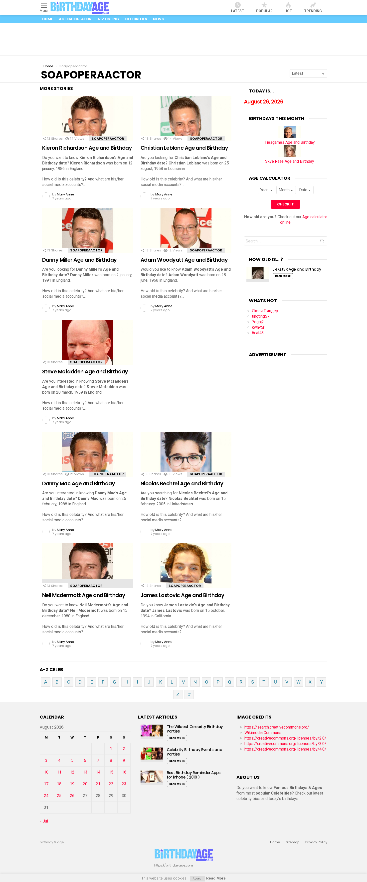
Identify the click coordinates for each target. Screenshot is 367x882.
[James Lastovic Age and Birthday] (186, 570)
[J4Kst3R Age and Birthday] (257, 274)
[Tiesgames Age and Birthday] (289, 136)
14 (98, 772)
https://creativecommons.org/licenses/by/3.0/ (285, 743)
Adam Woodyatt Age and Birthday (184, 259)
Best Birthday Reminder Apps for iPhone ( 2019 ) (194, 775)
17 (46, 784)
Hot (288, 11)
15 (111, 772)
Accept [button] (197, 878)
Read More (283, 276)
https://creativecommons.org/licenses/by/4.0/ (285, 749)
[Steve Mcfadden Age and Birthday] (87, 346)
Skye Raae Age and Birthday (289, 161)
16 (124, 772)
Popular (264, 11)
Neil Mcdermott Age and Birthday (83, 595)
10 (46, 772)
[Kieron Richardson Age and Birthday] (87, 123)
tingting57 (260, 316)
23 (124, 784)
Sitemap (293, 842)
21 (98, 784)
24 (46, 795)
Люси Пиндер (265, 310)
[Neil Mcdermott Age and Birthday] (87, 570)
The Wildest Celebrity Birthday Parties (195, 729)
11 (59, 772)
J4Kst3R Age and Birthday (297, 269)
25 (59, 795)
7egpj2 (258, 321)
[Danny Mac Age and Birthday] (87, 458)
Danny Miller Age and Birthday (79, 259)
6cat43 (258, 332)
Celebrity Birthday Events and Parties (194, 752)
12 (72, 772)
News (158, 18)
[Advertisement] (183, 38)
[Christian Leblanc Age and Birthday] (186, 123)
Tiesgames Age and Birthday (290, 142)
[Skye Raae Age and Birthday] (289, 155)
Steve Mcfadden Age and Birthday (85, 371)
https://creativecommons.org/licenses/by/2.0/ (285, 738)
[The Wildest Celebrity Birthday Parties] (152, 732)
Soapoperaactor (108, 138)
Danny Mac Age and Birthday (78, 483)
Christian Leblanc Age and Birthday (184, 147)
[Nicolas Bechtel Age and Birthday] (186, 458)
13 (85, 772)
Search (322, 241)
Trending (313, 11)
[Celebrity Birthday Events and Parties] (152, 755)
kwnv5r (258, 327)
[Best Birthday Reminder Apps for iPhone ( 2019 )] (152, 778)
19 (72, 784)
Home (47, 18)
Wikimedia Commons (262, 732)
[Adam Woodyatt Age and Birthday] (186, 235)
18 (59, 784)
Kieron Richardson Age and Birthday (87, 147)
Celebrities (136, 18)
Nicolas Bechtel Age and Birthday (182, 483)
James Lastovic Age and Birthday (182, 595)
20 (85, 784)
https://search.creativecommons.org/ (276, 727)
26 (72, 795)
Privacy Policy (316, 842)
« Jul (44, 821)
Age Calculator (75, 18)
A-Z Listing (108, 18)
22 (111, 784)
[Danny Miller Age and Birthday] (87, 235)
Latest (237, 11)
